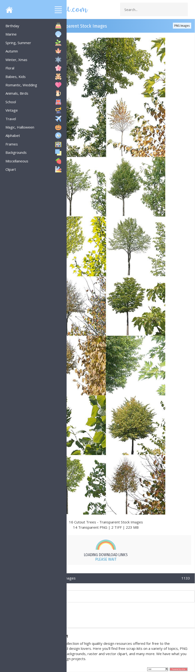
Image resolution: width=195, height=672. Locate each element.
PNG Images (182, 25)
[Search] (183, 9)
